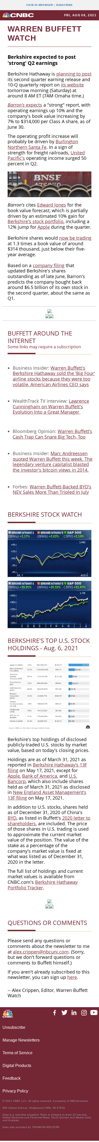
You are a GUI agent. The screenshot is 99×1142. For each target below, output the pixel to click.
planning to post (73, 74)
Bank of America (39, 776)
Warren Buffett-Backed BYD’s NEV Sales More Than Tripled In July (52, 489)
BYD (12, 818)
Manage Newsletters (21, 1040)
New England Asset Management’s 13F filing (47, 795)
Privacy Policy (15, 1091)
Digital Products (17, 1065)
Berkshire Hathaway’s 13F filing (47, 767)
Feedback (12, 1078)
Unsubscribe (14, 1027)
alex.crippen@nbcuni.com (41, 952)
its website (72, 85)
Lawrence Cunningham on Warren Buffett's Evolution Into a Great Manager (51, 406)
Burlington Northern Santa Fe (43, 144)
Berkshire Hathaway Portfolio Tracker (43, 885)
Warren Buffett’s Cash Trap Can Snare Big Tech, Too (52, 434)
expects (33, 105)
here (72, 977)
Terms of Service (17, 1053)
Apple (44, 227)
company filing (48, 265)
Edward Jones (51, 205)
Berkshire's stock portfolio (35, 221)
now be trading (75, 238)
